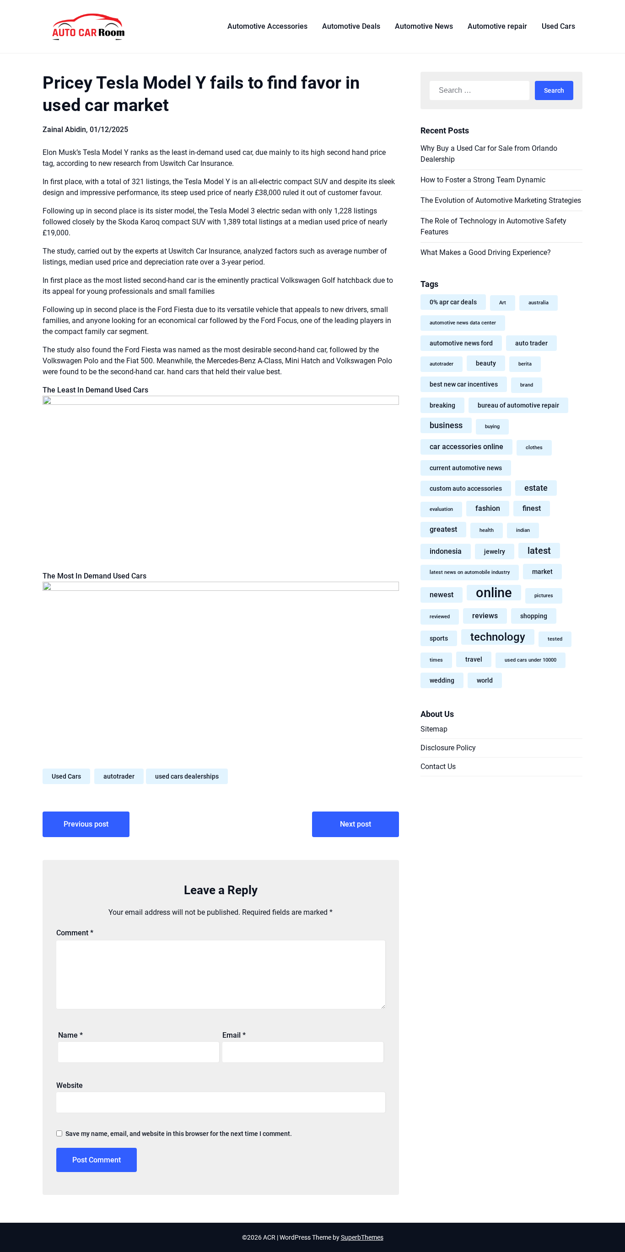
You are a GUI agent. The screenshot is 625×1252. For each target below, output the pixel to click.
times (436, 660)
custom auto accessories (466, 488)
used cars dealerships (187, 776)
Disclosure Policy (448, 747)
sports (439, 638)
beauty (486, 363)
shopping (533, 616)
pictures (543, 596)
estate (536, 488)
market (542, 571)
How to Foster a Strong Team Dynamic (482, 179)
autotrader (119, 776)
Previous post (86, 824)
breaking (442, 405)
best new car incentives (464, 384)
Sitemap (433, 729)
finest (532, 508)
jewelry (494, 551)
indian (523, 530)
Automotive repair (497, 26)
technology (497, 636)
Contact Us (438, 766)
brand (526, 385)
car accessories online (466, 446)
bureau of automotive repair (518, 405)
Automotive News (424, 26)
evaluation (441, 509)
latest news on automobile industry (470, 572)
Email (234, 1035)
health (487, 530)
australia (538, 303)
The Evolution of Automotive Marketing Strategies (500, 200)
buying (492, 427)
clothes (534, 448)
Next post (355, 824)
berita (525, 364)
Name (70, 1035)
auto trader (531, 343)
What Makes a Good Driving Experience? (485, 252)
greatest (443, 529)
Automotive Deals (351, 26)
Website (69, 1085)
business (446, 425)
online (494, 592)
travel (473, 659)
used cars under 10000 (530, 660)
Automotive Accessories (267, 26)
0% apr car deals (453, 302)
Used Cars (558, 26)
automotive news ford (461, 343)
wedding (442, 680)
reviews (485, 615)
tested (555, 639)
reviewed (440, 617)
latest (539, 550)
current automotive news (466, 468)
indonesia (446, 551)
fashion (487, 508)
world (485, 680)
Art (502, 303)
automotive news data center (463, 323)
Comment (74, 932)
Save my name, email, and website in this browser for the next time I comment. (178, 1133)
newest (441, 594)
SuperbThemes (362, 1237)
